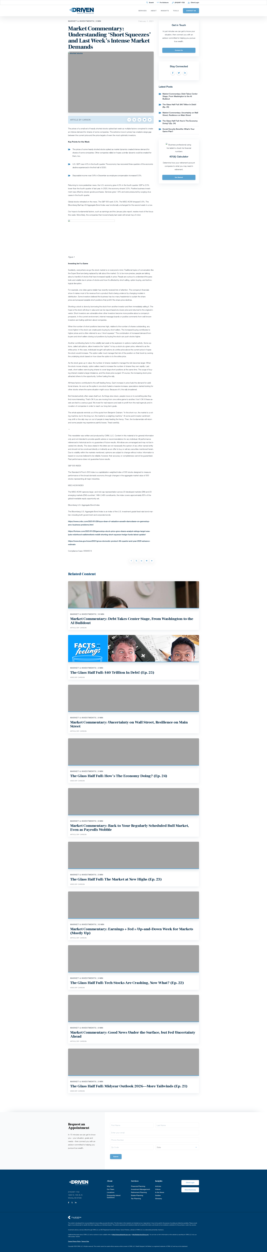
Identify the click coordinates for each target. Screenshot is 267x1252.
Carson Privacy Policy (74, 1241)
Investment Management (140, 1189)
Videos (157, 1189)
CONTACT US (191, 11)
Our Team (110, 1189)
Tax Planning (136, 1199)
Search (151, 2)
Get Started (179, 177)
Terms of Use (85, 1241)
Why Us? (110, 1186)
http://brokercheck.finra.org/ (140, 1234)
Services (142, 11)
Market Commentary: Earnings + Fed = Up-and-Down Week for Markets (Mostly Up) (131, 931)
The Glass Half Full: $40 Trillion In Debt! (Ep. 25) (112, 672)
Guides (158, 1195)
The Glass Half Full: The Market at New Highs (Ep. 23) (116, 879)
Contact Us (179, 50)
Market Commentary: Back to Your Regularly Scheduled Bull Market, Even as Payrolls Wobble (129, 827)
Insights (165, 11)
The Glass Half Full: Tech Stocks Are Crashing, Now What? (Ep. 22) (127, 982)
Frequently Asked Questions (113, 1196)
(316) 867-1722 (180, 2)
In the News (159, 1192)
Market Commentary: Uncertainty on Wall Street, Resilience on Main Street (180, 113)
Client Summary (190, 1190)
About (154, 11)
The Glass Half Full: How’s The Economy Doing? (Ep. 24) (118, 776)
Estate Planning (137, 1195)
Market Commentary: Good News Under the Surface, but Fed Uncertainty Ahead (132, 1034)
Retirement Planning (139, 1192)
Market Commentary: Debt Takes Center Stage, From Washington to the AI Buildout (180, 96)
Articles (158, 1186)
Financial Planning (138, 1186)
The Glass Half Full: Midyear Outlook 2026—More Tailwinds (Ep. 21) (128, 1086)
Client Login (195, 2)
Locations (110, 1192)
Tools (176, 11)
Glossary (158, 1199)
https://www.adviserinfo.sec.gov (121, 1234)
